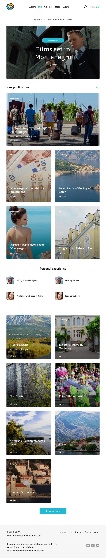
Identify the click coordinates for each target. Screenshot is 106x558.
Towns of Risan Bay (22, 492)
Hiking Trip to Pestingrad (27, 280)
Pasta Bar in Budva (72, 296)
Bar (60, 211)
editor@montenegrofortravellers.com (25, 550)
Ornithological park (20, 349)
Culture (32, 6)
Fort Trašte (17, 396)
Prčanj (63, 444)
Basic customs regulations (23, 136)
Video (69, 19)
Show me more (53, 511)
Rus (92, 6)
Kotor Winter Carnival (72, 396)
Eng (98, 6)
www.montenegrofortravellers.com (23, 535)
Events (66, 6)
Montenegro (53, 40)
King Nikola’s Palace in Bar (75, 248)
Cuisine (48, 6)
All (98, 87)
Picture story (39, 19)
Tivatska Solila (19, 344)
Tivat (12, 320)
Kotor (12, 368)
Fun (40, 6)
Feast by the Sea (72, 280)
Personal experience (55, 19)
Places (57, 6)
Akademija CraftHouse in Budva (30, 296)
